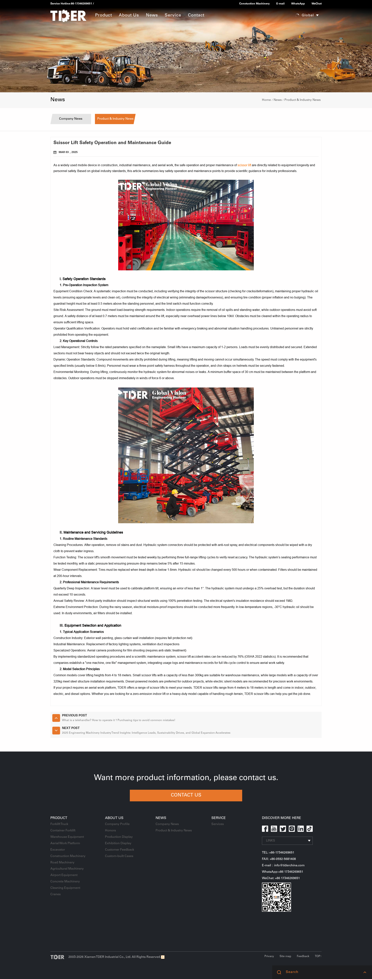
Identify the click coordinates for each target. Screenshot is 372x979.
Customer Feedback (119, 849)
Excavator (57, 849)
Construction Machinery (67, 856)
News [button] (152, 15)
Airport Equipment (64, 875)
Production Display (119, 837)
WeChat (317, 4)
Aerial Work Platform (65, 843)
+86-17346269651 (281, 852)
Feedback (303, 956)
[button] (364, 972)
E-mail (280, 4)
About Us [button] (129, 15)
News (278, 100)
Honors (110, 830)
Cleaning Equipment (65, 888)
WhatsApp (298, 4)
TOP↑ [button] (318, 956)
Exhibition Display (118, 843)
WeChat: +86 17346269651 (281, 878)
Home (266, 100)
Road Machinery (62, 862)
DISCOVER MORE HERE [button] (281, 818)
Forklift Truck (59, 824)
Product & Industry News (302, 100)
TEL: (265, 852)
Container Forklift (62, 830)
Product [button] (103, 15)
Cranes (55, 894)
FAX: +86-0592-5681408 (279, 859)
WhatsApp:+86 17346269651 (282, 871)
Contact (196, 15)
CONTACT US (186, 795)
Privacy (269, 956)
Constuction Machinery (254, 4)
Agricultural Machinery (67, 868)
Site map (285, 956)
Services (217, 824)
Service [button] (173, 15)
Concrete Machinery (65, 881)
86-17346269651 (81, 4)
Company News (70, 118)
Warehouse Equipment (67, 837)
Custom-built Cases (119, 856)
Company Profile (117, 824)
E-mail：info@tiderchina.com (283, 865)
